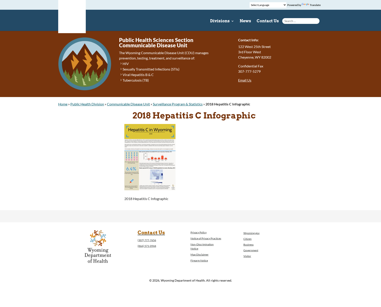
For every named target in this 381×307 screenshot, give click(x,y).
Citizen (247, 238)
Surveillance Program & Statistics (178, 104)
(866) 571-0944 (147, 246)
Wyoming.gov (251, 233)
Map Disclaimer (199, 254)
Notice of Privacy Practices (205, 238)
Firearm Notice (199, 260)
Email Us (244, 80)
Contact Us (268, 21)
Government (250, 250)
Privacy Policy (198, 232)
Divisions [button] (220, 21)
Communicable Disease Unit (128, 104)
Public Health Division (87, 104)
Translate (315, 5)
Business (248, 244)
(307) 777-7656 (147, 240)
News (245, 21)
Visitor (247, 256)
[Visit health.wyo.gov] (150, 189)
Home (62, 104)
